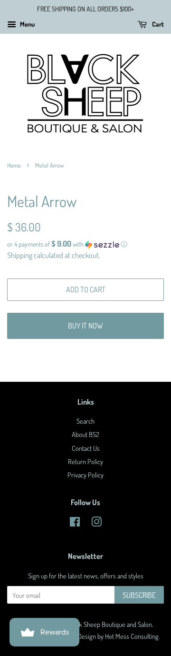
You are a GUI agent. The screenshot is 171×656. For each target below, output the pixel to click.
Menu (27, 24)
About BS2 (85, 434)
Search (85, 421)
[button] (85, 244)
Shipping (19, 255)
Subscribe (139, 595)
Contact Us (86, 448)
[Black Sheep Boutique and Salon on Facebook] (74, 523)
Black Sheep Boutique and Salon (110, 624)
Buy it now (85, 325)
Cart (157, 24)
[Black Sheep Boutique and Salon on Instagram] (96, 523)
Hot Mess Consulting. (132, 636)
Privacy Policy (85, 474)
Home (14, 165)
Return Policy (85, 461)
